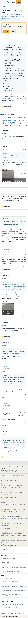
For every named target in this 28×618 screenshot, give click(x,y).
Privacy (16, 613)
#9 (25, 345)
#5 (25, 214)
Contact (3, 613)
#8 (25, 325)
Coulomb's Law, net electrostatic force (11, 516)
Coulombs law (5, 18)
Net (21, 20)
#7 (25, 278)
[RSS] (23, 613)
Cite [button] (24, 103)
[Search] (25, 2)
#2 (25, 133)
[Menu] (2, 2)
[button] (24, 42)
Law (18, 20)
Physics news (3, 114)
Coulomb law (5, 16)
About (8, 613)
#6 (25, 254)
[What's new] (22, 2)
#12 (25, 434)
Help (20, 613)
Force (14, 20)
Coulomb (18, 14)
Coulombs (20, 16)
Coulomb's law (13, 16)
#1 (25, 41)
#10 (25, 371)
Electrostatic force (7, 20)
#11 (25, 408)
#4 (25, 192)
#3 (25, 149)
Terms (12, 613)
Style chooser (6, 611)
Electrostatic (13, 18)
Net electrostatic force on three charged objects (14, 509)
